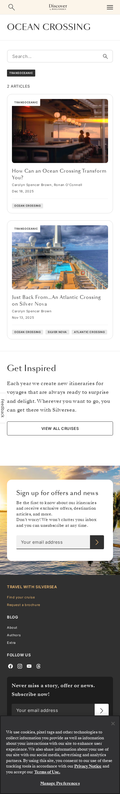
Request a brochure (23, 605)
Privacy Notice (88, 766)
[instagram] (19, 666)
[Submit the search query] (105, 56)
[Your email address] (97, 542)
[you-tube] (29, 666)
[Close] (113, 723)
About (12, 627)
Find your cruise (21, 597)
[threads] (38, 666)
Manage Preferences (60, 783)
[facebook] (10, 666)
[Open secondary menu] (110, 7)
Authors (14, 635)
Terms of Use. (47, 772)
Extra (11, 643)
